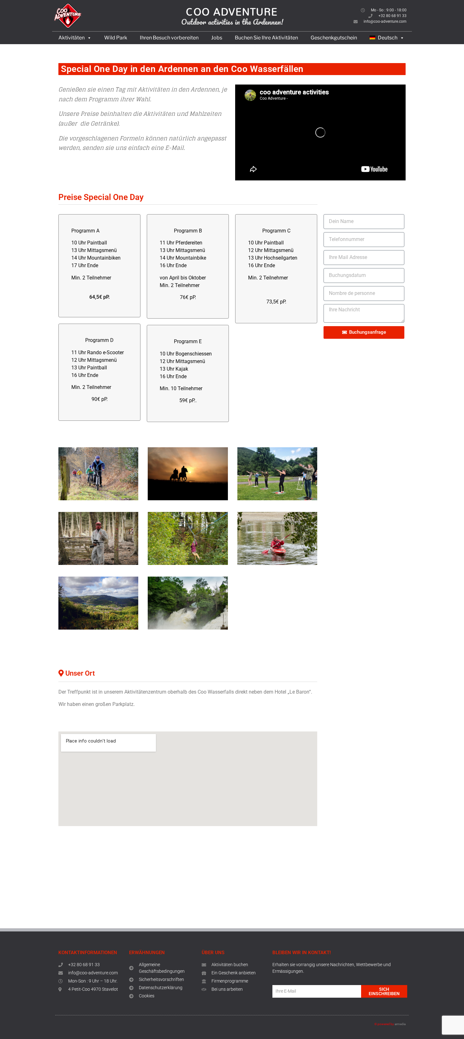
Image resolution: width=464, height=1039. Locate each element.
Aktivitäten (71, 38)
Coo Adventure (232, 11)
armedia (400, 1024)
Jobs (216, 38)
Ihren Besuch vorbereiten (169, 38)
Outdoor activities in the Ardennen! (232, 21)
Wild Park (115, 38)
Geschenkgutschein (334, 38)
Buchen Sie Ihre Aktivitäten (266, 38)
